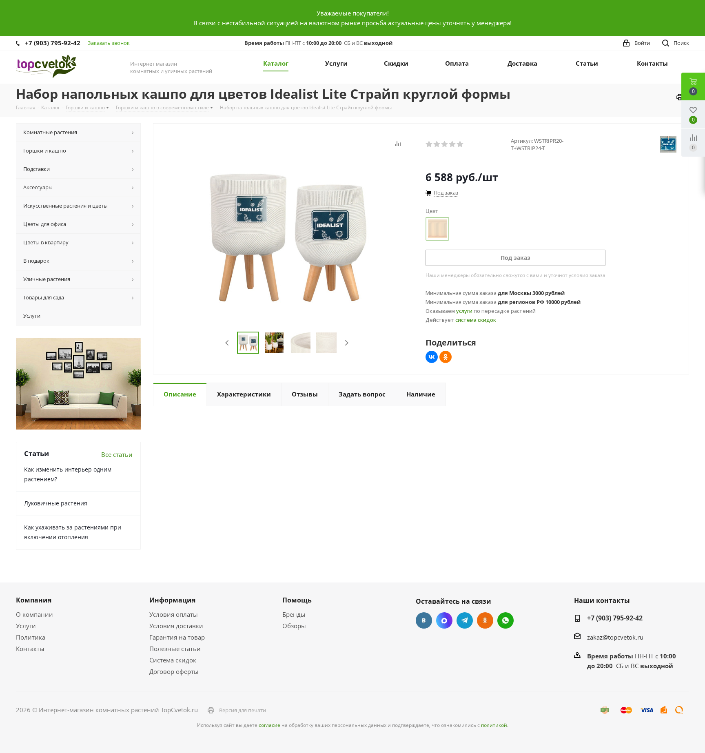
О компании (34, 614)
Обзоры (294, 626)
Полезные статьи (175, 648)
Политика (30, 637)
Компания (33, 600)
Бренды (294, 614)
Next (346, 343)
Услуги (26, 626)
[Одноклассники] (445, 357)
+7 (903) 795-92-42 (52, 43)
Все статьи (117, 454)
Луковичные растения (55, 503)
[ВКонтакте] (432, 357)
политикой (494, 725)
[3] (445, 144)
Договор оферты (174, 671)
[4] (453, 144)
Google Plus (505, 620)
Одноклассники (485, 620)
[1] (429, 144)
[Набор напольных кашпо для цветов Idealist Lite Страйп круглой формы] (287, 237)
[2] (437, 144)
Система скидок (172, 660)
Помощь (297, 600)
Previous (227, 343)
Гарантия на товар (177, 637)
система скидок (475, 319)
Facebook (444, 620)
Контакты (30, 648)
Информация (172, 600)
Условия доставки (176, 626)
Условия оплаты (173, 614)
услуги (464, 310)
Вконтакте (424, 620)
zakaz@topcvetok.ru (615, 637)
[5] (460, 144)
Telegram (465, 620)
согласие (269, 725)
